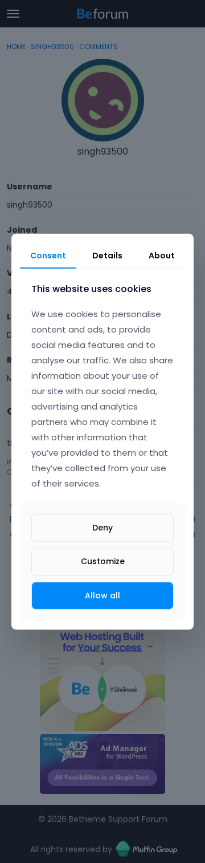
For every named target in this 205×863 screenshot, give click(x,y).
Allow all (102, 595)
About (162, 255)
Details (107, 255)
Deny (102, 527)
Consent (48, 255)
